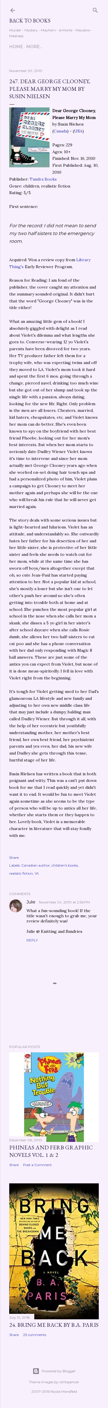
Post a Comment (37, 1165)
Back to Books (29, 20)
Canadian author (35, 865)
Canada (60, 131)
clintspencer (69, 1382)
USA (78, 131)
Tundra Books (43, 179)
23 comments (34, 1335)
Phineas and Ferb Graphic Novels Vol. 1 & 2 (51, 1151)
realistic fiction (21, 873)
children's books (65, 865)
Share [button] (14, 857)
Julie (31, 902)
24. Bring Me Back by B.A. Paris (53, 1325)
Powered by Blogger (59, 1371)
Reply (32, 940)
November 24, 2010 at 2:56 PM (64, 902)
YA (37, 873)
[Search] (95, 9)
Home (16, 46)
